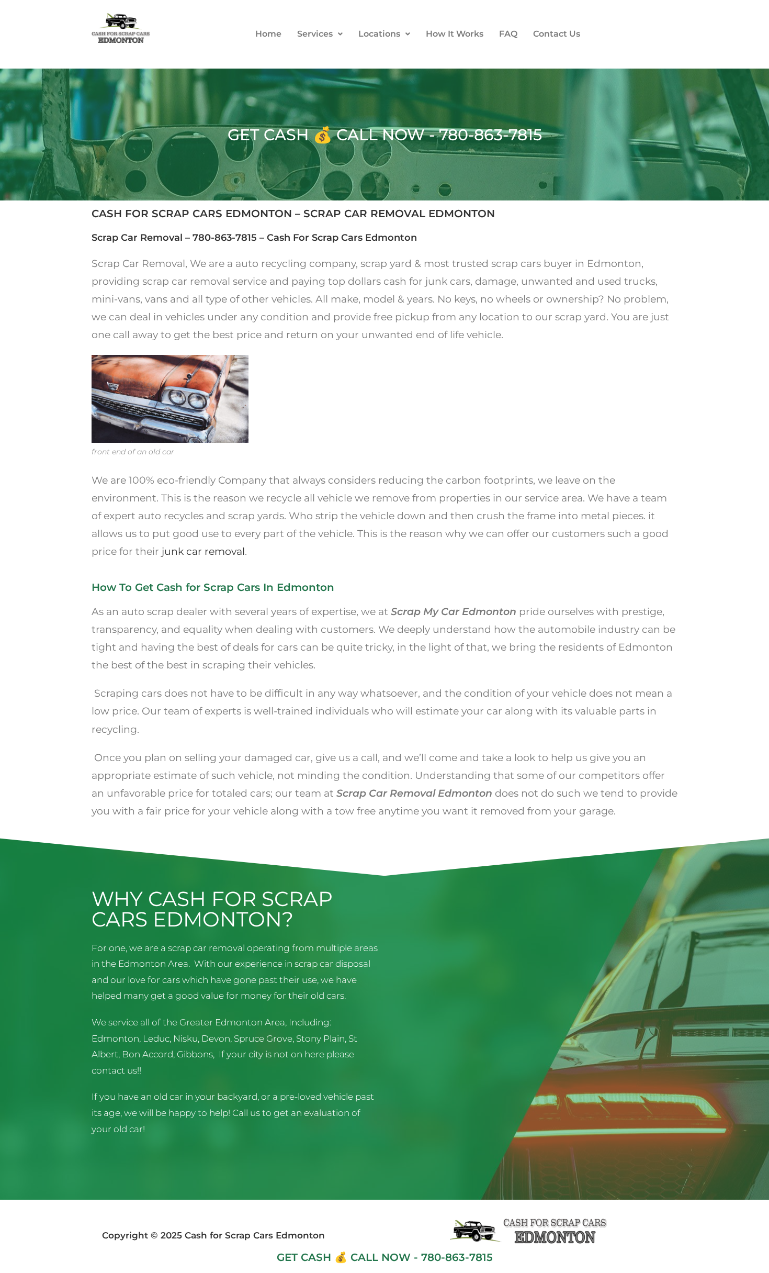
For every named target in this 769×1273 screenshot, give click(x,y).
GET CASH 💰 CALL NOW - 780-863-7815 (385, 134)
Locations (379, 34)
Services (315, 34)
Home (268, 34)
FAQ (508, 34)
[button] (319, 34)
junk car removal (203, 551)
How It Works (454, 34)
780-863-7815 (225, 237)
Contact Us (556, 34)
